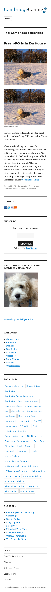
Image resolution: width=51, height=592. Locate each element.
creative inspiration (33, 406)
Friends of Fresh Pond (16, 529)
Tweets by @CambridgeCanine (18, 319)
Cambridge (10, 391)
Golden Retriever (25, 446)
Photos (7, 562)
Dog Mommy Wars (27, 416)
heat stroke (10, 451)
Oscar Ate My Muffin (16, 536)
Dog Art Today (13, 519)
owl (23, 188)
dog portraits (11, 421)
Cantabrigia (11, 516)
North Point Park (30, 466)
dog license (10, 416)
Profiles (10, 362)
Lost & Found (10, 574)
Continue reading (30, 180)
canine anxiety (32, 401)
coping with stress (13, 406)
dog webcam (11, 426)
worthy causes (27, 491)
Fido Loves (11, 526)
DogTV (37, 421)
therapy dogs (33, 486)
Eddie (35, 426)
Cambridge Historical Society (20, 512)
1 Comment (31, 188)
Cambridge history (13, 401)
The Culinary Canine (14, 486)
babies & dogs (33, 386)
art (23, 386)
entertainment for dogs (16, 431)
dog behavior (17, 411)
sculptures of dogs (32, 476)
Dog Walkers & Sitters (14, 556)
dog (7, 411)
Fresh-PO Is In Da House (25, 43)
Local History (12, 359)
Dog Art (10, 346)
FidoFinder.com (34, 436)
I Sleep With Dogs (14, 532)
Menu (7, 18)
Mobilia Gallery (12, 456)
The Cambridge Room (16, 539)
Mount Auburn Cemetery (17, 461)
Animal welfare (12, 386)
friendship (9, 446)
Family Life (11, 352)
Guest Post (11, 356)
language (23, 451)
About (7, 550)
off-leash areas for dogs (16, 471)
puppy (8, 476)
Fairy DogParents (14, 522)
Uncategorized (13, 366)
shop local (9, 481)
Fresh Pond (17, 188)
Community (12, 342)
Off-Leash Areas (11, 568)
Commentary (23, 186)
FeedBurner (31, 248)
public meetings (37, 471)
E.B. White (25, 426)
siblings (20, 481)
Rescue (7, 580)
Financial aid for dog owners (18, 441)
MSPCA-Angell (12, 466)
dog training (25, 421)
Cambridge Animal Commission (19, 396)
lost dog (34, 451)
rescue (17, 476)
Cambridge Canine (11, 587)
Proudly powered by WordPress (33, 587)
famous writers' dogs (14, 436)
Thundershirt (11, 491)
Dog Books (11, 349)
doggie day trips (34, 411)
